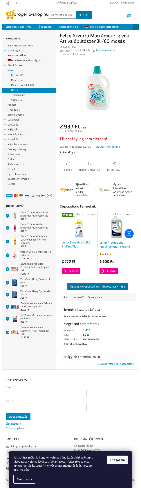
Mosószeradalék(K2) (22, 85)
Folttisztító (17, 75)
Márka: (74, 54)
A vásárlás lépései (67, 3)
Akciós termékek (17, 55)
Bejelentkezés (18, 416)
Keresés (84, 14)
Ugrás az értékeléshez (104, 50)
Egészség (13, 125)
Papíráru (12, 105)
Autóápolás (14, 154)
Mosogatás (14, 110)
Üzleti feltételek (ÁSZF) (87, 450)
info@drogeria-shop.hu (24, 446)
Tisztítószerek (16, 65)
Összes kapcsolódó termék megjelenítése (97, 286)
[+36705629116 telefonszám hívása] (11, 2)
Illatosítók (13, 139)
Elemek (12, 169)
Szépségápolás (16, 134)
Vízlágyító (16, 100)
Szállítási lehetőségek (107, 147)
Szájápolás (13, 120)
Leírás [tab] (65, 297)
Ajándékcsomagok (18, 144)
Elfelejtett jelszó (15, 428)
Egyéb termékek (17, 174)
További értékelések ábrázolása (116, 364)
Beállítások (24, 479)
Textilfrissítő (18, 95)
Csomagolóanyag (17, 149)
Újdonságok (14, 51)
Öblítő (14, 90)
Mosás (11, 70)
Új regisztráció (14, 424)
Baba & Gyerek (16, 115)
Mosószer (16, 80)
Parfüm (11, 159)
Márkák (11, 184)
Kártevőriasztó (16, 164)
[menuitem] (18, 27)
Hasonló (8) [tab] (78, 297)
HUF (112, 3)
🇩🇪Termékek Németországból (24, 60)
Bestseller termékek (19, 179)
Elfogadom (117, 460)
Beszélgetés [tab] (95, 297)
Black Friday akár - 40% (20, 46)
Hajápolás (13, 129)
